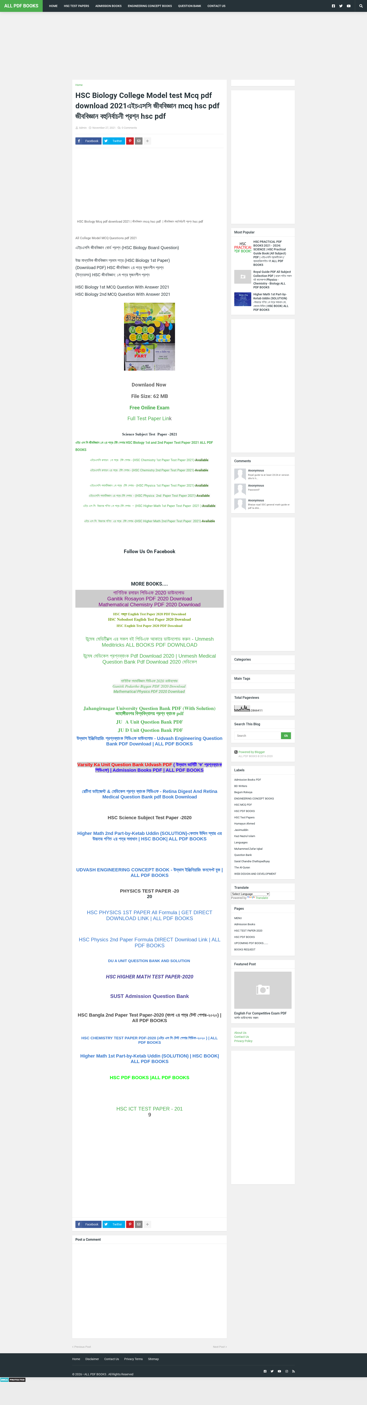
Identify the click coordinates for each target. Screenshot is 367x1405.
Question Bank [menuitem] (189, 6)
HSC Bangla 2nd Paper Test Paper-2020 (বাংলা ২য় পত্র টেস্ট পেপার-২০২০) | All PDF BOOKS (149, 1017)
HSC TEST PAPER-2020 (248, 930)
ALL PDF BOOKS (21, 5)
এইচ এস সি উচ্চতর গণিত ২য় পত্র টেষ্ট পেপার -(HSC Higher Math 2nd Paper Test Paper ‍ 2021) (142, 521)
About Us (240, 1032)
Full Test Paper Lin (148, 418)
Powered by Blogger (252, 752)
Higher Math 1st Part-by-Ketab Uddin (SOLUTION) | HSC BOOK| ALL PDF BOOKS (149, 1058)
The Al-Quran (242, 867)
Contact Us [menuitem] (216, 6)
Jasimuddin (241, 830)
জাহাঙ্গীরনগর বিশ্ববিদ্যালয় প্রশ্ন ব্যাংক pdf (150, 713)
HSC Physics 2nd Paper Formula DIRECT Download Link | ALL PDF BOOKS (149, 942)
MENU (238, 918)
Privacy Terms (133, 1359)
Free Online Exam (149, 408)
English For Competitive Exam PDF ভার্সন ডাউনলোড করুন (260, 1015)
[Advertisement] (183, 45)
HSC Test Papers (244, 817)
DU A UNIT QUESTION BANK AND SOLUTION (149, 961)
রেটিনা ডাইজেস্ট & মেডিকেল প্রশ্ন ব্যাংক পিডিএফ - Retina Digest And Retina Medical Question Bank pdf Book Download (149, 794)
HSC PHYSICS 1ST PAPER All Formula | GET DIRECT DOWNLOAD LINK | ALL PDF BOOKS (149, 915)
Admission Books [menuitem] (108, 6)
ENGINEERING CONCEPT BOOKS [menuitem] (150, 6)
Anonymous (256, 470)
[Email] (139, 141)
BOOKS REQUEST (244, 949)
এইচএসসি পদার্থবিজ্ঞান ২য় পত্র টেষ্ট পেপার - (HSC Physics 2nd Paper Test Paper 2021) (142, 496)
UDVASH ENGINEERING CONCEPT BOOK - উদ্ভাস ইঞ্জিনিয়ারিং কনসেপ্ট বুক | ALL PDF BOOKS (149, 872)
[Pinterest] (130, 141)
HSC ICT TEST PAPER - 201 (149, 1109)
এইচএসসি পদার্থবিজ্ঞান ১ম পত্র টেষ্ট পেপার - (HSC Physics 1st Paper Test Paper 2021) (142, 485)
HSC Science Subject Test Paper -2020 (150, 817)
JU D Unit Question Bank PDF (149, 730)
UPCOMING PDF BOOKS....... (251, 943)
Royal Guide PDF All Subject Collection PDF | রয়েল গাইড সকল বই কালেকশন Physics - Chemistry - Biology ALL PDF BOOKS (272, 279)
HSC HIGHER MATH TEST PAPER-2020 (149, 977)
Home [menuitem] (53, 6)
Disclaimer (92, 1359)
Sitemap (153, 1359)
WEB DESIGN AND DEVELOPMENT (255, 873)
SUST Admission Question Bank (149, 996)
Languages (241, 842)
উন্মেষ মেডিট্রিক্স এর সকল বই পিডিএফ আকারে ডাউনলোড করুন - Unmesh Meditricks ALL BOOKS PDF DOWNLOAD (150, 642)
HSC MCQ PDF (243, 804)
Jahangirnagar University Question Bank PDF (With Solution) (149, 708)
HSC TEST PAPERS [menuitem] (76, 6)
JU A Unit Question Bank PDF (149, 721)
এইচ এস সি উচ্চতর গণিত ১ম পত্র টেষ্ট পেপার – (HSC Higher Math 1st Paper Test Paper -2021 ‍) (142, 506)
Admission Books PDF (247, 779)
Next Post (219, 1346)
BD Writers (240, 786)
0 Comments (129, 127)
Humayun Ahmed (244, 823)
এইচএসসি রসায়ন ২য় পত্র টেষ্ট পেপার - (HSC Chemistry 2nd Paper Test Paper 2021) (142, 470)
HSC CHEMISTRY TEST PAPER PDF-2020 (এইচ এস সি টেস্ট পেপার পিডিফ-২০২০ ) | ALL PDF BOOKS (149, 1040)
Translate (262, 898)
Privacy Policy (243, 1041)
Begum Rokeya (243, 792)
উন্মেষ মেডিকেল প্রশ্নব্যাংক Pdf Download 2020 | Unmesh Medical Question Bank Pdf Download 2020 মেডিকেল (149, 659)
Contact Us (241, 1036)
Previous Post (82, 1346)
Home (79, 85)
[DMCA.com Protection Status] (13, 1381)
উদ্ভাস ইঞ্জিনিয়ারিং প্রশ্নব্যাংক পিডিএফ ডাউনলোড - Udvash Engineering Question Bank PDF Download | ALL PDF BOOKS (149, 741)
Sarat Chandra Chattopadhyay (252, 861)
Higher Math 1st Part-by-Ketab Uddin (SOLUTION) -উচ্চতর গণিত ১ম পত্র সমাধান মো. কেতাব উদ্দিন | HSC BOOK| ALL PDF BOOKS (271, 302)
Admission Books (244, 924)
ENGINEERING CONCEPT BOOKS (254, 798)
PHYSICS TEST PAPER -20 (149, 891)
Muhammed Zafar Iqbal (248, 848)
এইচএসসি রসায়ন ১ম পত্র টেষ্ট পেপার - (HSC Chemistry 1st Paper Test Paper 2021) (142, 460)
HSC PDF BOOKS (244, 811)
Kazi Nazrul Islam (244, 836)
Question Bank (243, 855)
